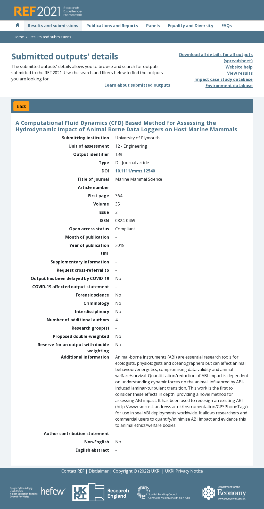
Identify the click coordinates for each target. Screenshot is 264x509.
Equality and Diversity (190, 25)
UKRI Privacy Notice (184, 471)
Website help (239, 67)
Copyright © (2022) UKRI (137, 471)
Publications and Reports (112, 25)
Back (21, 106)
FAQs (226, 25)
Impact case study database (223, 79)
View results (240, 73)
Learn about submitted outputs (137, 85)
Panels (153, 25)
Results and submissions (53, 25)
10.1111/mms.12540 (135, 171)
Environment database (229, 85)
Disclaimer (99, 471)
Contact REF (72, 471)
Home (18, 36)
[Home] (17, 25)
